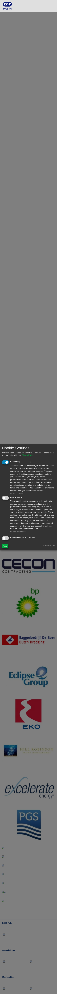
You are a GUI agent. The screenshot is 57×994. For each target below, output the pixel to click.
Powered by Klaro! (49, 545)
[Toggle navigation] (51, 6)
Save (5, 546)
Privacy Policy (27, 455)
